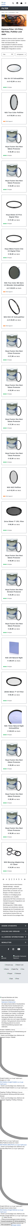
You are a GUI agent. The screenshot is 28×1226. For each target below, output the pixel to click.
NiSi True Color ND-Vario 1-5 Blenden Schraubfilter (14, 284)
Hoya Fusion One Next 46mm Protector (14, 625)
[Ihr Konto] (17, 3)
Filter (4, 54)
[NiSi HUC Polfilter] (14, 477)
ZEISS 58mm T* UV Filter (14, 692)
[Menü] (25, 3)
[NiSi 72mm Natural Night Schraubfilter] (14, 716)
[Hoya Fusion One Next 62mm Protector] (14, 409)
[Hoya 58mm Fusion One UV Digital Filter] (14, 239)
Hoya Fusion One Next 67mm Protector (14, 829)
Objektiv (6, 46)
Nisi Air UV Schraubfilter (14, 78)
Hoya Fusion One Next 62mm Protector (14, 420)
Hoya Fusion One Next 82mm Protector (14, 557)
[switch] (14, 1036)
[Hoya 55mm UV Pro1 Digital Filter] (14, 204)
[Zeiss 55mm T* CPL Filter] (14, 511)
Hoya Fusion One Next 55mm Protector (14, 182)
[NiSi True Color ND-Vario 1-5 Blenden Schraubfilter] (14, 273)
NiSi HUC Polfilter (14, 487)
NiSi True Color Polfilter (14, 112)
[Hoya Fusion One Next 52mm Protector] (14, 375)
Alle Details (13, 1144)
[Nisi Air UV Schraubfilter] (14, 68)
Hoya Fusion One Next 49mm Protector (14, 795)
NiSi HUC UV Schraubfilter (14, 317)
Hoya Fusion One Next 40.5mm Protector (14, 591)
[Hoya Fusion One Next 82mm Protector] (14, 545)
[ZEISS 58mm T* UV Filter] (14, 682)
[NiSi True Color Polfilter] (14, 102)
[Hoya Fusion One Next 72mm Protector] (14, 443)
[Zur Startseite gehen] (5, 4)
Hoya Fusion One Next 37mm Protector (14, 352)
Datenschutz (12, 1002)
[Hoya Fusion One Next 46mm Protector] (14, 613)
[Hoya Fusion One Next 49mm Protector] (14, 784)
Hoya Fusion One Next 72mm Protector (14, 454)
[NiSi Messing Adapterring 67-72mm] (14, 852)
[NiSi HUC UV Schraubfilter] (14, 307)
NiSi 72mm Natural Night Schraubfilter (14, 727)
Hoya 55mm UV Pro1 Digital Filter (14, 216)
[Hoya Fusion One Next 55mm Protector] (14, 170)
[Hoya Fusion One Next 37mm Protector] (14, 341)
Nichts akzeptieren (20, 1221)
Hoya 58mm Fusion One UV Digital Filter (14, 250)
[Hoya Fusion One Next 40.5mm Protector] (14, 579)
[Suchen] (13, 3)
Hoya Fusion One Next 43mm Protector (14, 761)
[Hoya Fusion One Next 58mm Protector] (14, 136)
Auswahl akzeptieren (7, 1221)
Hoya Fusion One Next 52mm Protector (14, 386)
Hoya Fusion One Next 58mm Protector (14, 148)
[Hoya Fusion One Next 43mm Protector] (14, 750)
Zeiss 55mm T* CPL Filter (14, 521)
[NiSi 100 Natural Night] (14, 647)
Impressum (5, 1002)
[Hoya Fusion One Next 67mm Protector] (14, 818)
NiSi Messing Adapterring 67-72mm (14, 863)
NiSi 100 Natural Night (14, 658)
